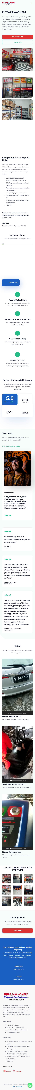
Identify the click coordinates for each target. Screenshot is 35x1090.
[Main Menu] (31, 3)
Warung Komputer (17, 1086)
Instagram (25, 412)
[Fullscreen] (30, 713)
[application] (17, 687)
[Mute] (28, 713)
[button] (17, 37)
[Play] (4, 713)
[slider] (16, 713)
